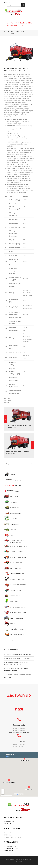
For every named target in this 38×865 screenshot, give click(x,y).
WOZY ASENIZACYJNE (16, 618)
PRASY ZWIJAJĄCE (15, 507)
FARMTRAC (18, 480)
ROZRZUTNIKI (14, 496)
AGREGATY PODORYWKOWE (18, 557)
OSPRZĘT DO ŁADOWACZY (18, 579)
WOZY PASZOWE (15, 596)
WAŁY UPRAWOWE (15, 568)
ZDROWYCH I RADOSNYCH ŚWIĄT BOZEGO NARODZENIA (16, 670)
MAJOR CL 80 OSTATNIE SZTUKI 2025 (18, 658)
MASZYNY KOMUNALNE (17, 634)
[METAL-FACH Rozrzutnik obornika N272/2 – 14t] (32, 445)
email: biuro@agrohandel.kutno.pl (19, 732)
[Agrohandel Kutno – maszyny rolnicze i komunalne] (13, 12)
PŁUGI (11, 535)
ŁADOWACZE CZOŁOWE (17, 574)
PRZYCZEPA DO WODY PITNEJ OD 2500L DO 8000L (18, 676)
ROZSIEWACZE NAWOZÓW (18, 585)
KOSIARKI (13, 530)
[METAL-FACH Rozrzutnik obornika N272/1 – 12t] (19, 53)
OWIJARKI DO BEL (15, 513)
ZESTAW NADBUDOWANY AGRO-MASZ (18, 654)
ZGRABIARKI (13, 519)
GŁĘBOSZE (13, 623)
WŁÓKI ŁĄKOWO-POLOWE (18, 612)
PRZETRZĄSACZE (15, 524)
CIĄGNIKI (12, 474)
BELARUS (18, 485)
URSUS (17, 491)
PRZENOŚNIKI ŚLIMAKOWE (18, 629)
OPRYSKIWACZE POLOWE (17, 607)
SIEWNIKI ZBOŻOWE (16, 590)
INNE (11, 640)
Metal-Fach (11, 32)
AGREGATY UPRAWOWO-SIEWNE (20, 546)
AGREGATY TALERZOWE (17, 552)
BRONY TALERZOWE (16, 563)
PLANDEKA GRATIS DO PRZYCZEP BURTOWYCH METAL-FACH (16, 664)
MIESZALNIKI (14, 601)
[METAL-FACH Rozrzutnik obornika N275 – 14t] (5, 419)
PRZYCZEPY (13, 502)
